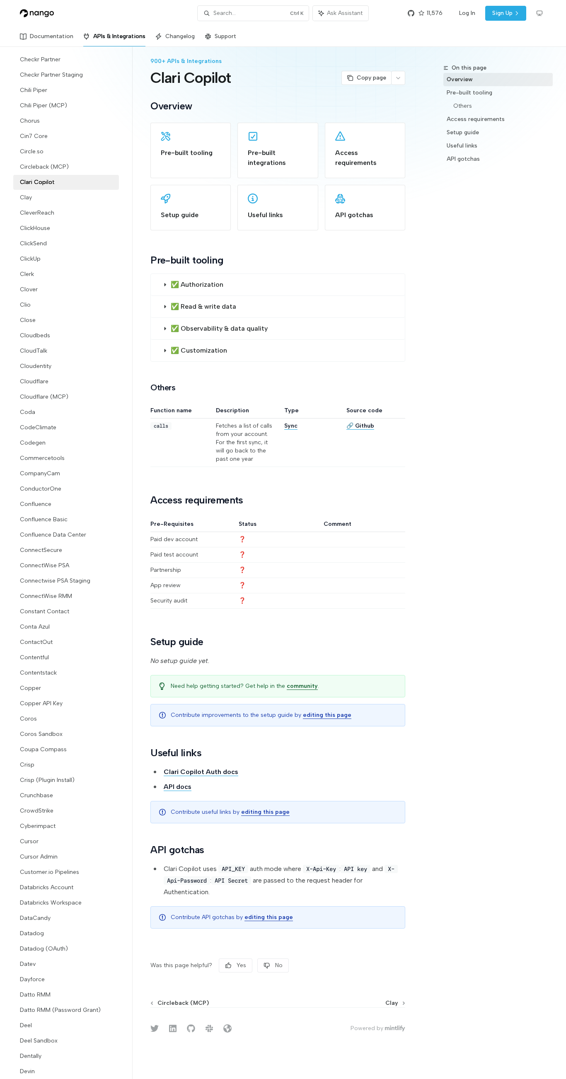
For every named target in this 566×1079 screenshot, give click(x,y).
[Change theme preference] (539, 13)
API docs (177, 787)
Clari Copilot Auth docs (201, 772)
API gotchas (463, 158)
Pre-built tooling (469, 92)
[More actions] (398, 78)
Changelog (180, 36)
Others (462, 105)
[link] (190, 150)
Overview (460, 79)
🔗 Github (360, 425)
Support (225, 36)
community (302, 685)
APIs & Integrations (119, 36)
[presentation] (72, 562)
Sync (291, 425)
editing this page (327, 715)
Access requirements (476, 119)
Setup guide (463, 132)
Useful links (462, 145)
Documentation (51, 36)
